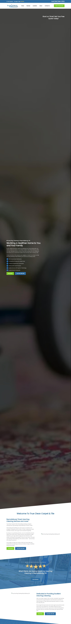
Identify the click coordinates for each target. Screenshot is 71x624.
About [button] (41, 5)
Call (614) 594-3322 (57, 1)
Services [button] (28, 5)
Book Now (10, 273)
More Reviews (35, 579)
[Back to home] (12, 6)
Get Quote (10, 548)
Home (22, 5)
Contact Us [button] (47, 5)
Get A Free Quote (59, 5)
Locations (35, 5)
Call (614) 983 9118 (20, 273)
